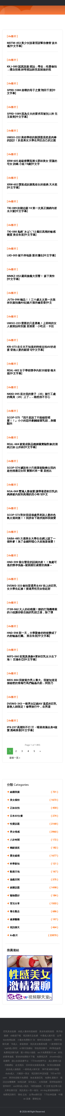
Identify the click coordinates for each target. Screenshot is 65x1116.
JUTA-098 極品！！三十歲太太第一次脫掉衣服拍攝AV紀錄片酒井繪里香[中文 (31, 301)
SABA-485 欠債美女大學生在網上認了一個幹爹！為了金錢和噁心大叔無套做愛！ (31, 540)
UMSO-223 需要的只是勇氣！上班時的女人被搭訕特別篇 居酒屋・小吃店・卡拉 (32, 325)
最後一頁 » (14, 757)
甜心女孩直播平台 (20, 1061)
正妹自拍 (34, 807)
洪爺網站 (9, 1065)
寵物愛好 (34, 895)
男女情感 (34, 831)
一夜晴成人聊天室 (31, 1069)
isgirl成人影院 (11, 1048)
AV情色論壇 (55, 1048)
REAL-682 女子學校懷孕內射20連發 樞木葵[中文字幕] (31, 372)
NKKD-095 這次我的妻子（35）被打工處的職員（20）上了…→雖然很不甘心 (31, 395)
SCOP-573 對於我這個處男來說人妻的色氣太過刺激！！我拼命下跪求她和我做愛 (31, 516)
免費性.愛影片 (51, 1077)
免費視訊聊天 (9, 1094)
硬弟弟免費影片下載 (25, 1056)
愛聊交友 (36, 1099)
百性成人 (32, 1082)
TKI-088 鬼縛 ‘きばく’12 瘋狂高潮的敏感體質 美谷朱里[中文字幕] (31, 233)
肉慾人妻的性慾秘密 (27, 1031)
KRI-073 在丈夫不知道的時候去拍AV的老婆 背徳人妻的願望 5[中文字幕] (31, 348)
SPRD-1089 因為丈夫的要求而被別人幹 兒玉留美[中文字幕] (32, 115)
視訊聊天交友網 (30, 1035)
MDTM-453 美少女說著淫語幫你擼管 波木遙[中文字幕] (32, 44)
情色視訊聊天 (41, 1048)
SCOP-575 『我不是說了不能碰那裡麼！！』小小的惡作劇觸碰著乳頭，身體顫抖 (31, 420)
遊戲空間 (34, 879)
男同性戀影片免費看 (18, 1077)
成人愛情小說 (55, 1061)
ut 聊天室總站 (26, 1048)
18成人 (14, 1044)
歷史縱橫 (34, 855)
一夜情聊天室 (55, 1044)
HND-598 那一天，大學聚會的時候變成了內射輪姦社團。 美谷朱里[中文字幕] (32, 634)
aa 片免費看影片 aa (46, 1052)
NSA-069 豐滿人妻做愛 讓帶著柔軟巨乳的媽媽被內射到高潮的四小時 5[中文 (32, 493)
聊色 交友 (22, 1094)
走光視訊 (19, 1065)
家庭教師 (24, 1044)
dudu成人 (10, 1073)
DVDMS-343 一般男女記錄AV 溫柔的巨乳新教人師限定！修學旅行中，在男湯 (32, 705)
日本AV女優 (34, 815)
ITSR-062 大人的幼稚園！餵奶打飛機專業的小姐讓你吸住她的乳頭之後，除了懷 (32, 611)
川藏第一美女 (23, 1073)
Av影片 (12, 36)
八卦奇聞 (34, 839)
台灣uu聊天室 (35, 1094)
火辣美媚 (43, 1082)
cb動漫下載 (15, 1035)
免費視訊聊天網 (11, 1052)
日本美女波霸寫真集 (35, 1065)
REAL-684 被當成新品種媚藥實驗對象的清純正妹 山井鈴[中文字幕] (32, 446)
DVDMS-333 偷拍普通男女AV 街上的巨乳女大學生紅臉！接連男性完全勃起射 (32, 587)
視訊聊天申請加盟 (39, 1073)
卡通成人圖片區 (47, 1035)
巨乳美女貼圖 (9, 1031)
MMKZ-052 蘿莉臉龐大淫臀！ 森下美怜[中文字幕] (31, 277)
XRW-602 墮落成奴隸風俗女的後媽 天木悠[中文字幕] (32, 186)
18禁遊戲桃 (36, 1086)
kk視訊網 (22, 1082)
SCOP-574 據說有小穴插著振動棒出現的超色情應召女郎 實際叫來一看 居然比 (31, 469)
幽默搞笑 (34, 847)
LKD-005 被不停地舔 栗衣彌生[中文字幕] (31, 255)
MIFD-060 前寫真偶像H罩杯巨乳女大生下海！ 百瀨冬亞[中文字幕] (32, 658)
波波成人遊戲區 (13, 1069)
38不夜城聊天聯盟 (50, 1069)
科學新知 (34, 863)
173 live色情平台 (38, 1061)
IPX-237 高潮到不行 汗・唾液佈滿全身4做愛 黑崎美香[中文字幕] (32, 729)
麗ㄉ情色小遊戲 (28, 1052)
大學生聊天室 (11, 1090)
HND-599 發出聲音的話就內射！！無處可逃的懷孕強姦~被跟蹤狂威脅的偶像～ (32, 563)
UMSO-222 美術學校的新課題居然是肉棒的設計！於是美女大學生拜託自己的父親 (32, 139)
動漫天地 (34, 871)
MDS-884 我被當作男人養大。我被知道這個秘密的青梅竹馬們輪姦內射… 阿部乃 (32, 681)
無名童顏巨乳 (36, 1077)
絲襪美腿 (34, 792)
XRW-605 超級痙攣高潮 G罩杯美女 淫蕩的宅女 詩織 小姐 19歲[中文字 (32, 162)
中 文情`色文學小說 (53, 1086)
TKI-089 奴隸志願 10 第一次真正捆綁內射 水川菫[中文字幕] (32, 209)
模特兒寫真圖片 (44, 1040)
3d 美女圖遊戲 (53, 1065)
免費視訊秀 (42, 1056)
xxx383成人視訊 (20, 1086)
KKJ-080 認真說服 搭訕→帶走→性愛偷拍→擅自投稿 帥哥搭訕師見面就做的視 (32, 68)
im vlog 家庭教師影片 (50, 1090)
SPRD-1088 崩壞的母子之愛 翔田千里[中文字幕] (31, 92)
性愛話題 (34, 823)
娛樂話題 (34, 887)
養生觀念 (34, 911)
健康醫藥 (34, 919)
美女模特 (34, 799)
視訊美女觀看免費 (38, 1044)
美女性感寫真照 (46, 1031)
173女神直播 (50, 1094)
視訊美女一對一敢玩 (28, 1090)
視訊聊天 (34, 927)
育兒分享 (34, 903)
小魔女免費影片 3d (26, 1040)
